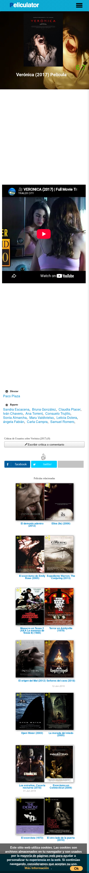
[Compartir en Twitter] (44, 463)
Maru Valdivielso (41, 418)
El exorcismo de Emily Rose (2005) (32, 576)
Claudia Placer (70, 409)
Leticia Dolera (67, 418)
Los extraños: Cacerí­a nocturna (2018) (32, 785)
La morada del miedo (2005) (61, 733)
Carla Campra (37, 422)
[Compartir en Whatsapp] (71, 464)
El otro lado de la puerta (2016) (61, 838)
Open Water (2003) (32, 733)
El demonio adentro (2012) (32, 523)
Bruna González (44, 409)
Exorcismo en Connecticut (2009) (61, 785)
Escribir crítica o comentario (46, 444)
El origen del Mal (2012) (32, 681)
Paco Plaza (11, 396)
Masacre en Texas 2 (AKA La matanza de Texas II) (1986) (32, 628)
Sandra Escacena (16, 409)
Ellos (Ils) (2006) (61, 523)
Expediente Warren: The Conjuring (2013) (61, 576)
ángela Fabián (13, 422)
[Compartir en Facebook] (17, 463)
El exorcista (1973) (32, 838)
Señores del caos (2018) (61, 681)
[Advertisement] (44, 135)
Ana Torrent (34, 413)
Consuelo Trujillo (57, 413)
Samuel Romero (62, 422)
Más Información (37, 868)
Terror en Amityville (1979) (60, 628)
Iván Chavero (13, 413)
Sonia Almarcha (15, 418)
